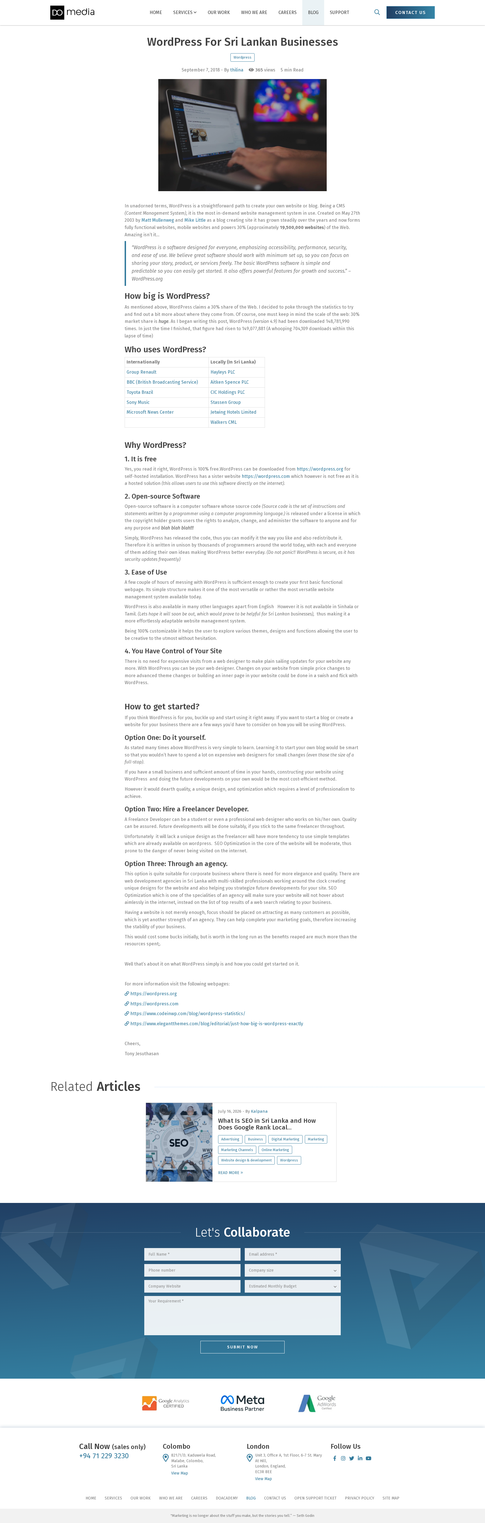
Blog (313, 12)
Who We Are (254, 12)
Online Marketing (275, 1150)
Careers (287, 12)
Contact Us (275, 1498)
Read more (229, 1172)
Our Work (219, 12)
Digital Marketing (285, 1139)
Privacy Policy (359, 1498)
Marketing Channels (237, 1150)
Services (183, 12)
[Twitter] (351, 1458)
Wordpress (242, 57)
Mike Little (195, 220)
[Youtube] (368, 1458)
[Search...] (377, 12)
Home (156, 12)
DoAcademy (227, 1498)
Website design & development (246, 1160)
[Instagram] (343, 1458)
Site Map (391, 1498)
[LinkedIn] (360, 1458)
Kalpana (259, 1111)
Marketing (316, 1139)
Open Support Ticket (315, 1498)
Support (339, 12)
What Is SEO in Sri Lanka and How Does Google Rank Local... (267, 1124)
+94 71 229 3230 (104, 1456)
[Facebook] (335, 1458)
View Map (179, 1473)
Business (255, 1139)
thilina (236, 70)
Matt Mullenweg (157, 220)
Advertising (230, 1139)
